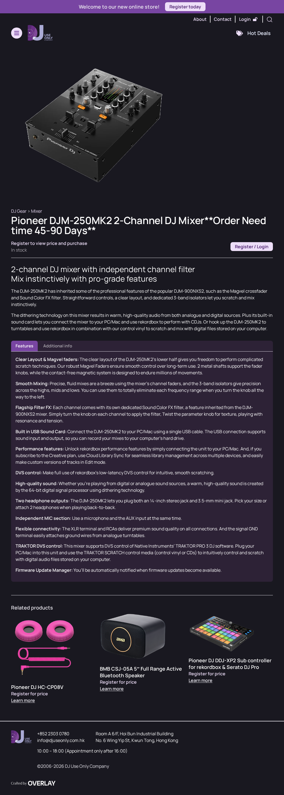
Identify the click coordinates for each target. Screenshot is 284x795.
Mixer (36, 211)
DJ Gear (19, 211)
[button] (16, 33)
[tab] (24, 346)
